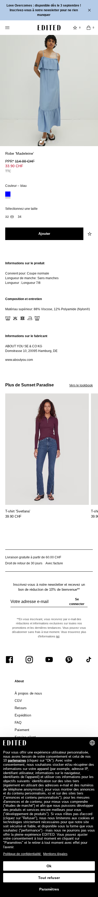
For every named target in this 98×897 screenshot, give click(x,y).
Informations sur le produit (24, 263)
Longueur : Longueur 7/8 (23, 283)
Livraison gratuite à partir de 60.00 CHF (33, 557)
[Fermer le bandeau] (90, 10)
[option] (7, 195)
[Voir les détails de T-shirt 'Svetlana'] (47, 449)
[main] (49, 311)
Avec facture (54, 563)
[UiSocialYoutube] (49, 659)
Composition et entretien (23, 299)
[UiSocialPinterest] (69, 659)
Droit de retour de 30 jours (23, 563)
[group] (49, 603)
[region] (49, 273)
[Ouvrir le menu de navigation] (7, 28)
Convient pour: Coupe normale (27, 273)
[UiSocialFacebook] (9, 659)
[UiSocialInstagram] (29, 659)
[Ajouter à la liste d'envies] (90, 156)
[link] (19, 682)
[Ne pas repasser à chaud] (29, 318)
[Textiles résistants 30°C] (7, 318)
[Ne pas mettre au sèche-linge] (22, 318)
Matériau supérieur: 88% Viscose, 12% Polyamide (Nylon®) (47, 309)
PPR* (20, 161)
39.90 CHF (13, 516)
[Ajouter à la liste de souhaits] (90, 234)
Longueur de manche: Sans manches (32, 278)
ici (57, 636)
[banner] (49, 10)
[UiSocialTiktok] (89, 659)
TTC (8, 171)
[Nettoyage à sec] (37, 318)
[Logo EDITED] (49, 27)
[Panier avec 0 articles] (88, 27)
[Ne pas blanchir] (15, 318)
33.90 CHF (14, 166)
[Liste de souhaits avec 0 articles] (75, 27)
